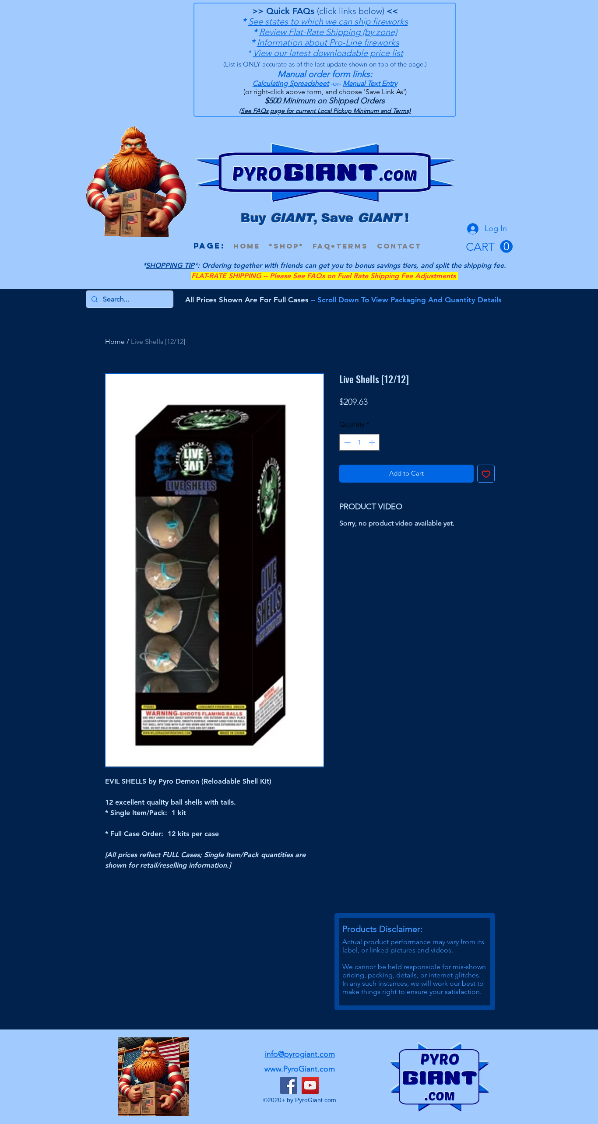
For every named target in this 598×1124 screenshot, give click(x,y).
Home (115, 341)
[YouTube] (310, 1085)
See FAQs (309, 276)
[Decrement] (346, 442)
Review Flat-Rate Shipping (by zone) (328, 32)
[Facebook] (288, 1085)
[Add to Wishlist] (486, 474)
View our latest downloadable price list (328, 53)
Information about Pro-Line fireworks (328, 42)
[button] (489, 246)
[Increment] (373, 442)
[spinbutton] (359, 442)
